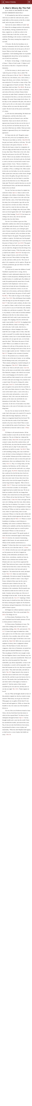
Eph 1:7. (21, 717)
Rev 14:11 (15, 689)
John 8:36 (18, 252)
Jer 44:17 (25, 144)
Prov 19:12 (9, 298)
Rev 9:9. (8, 672)
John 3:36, (17, 629)
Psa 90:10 (14, 470)
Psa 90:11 (5, 295)
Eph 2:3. (4, 353)
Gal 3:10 (26, 367)
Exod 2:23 (19, 214)
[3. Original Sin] (1, 553)
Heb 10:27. (15, 365)
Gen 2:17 (16, 598)
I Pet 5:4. (8, 734)
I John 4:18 (14, 499)
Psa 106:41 (21, 87)
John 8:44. (25, 140)
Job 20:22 (23, 449)
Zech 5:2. (11, 384)
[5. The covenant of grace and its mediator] (30, 553)
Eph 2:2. (21, 75)
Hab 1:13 (18, 518)
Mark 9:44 (12, 641)
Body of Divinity (11, 2)
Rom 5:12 (9, 574)
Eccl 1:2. (8, 463)
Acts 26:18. (20, 243)
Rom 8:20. (15, 439)
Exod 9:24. (17, 322)
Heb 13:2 (4, 538)
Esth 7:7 (4, 303)
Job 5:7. (9, 485)
